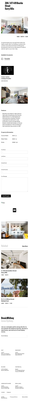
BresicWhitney (7, 318)
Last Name (3, 156)
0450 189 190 (4, 81)
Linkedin (3, 392)
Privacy (11, 396)
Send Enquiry (6, 196)
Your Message (4, 176)
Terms (16, 396)
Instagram (9, 392)
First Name (3, 149)
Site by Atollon (25, 396)
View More (25, 246)
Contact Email (4, 162)
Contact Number (4, 169)
